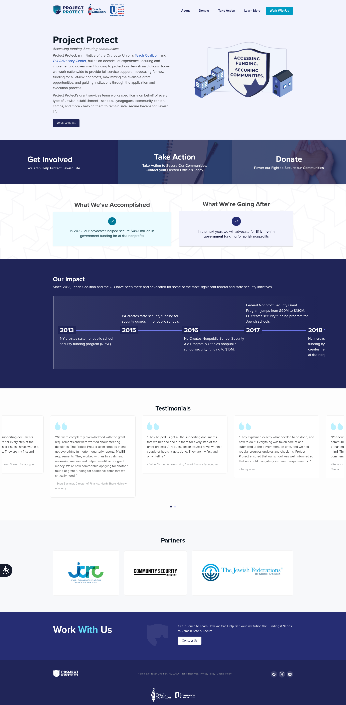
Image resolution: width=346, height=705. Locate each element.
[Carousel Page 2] (175, 507)
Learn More (252, 10)
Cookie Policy (224, 674)
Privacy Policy (207, 674)
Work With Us (279, 10)
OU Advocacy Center (69, 60)
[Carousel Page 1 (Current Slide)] (171, 507)
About (185, 10)
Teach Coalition (147, 55)
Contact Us (189, 640)
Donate (204, 10)
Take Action (226, 10)
